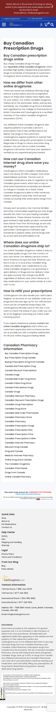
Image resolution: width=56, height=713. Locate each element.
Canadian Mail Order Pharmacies (22, 412)
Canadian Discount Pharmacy (20, 395)
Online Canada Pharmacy (18, 476)
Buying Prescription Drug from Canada (24, 361)
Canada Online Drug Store (18, 383)
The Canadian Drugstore (17, 463)
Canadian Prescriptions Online (20, 438)
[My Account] (42, 25)
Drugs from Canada (15, 472)
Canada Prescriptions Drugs (19, 387)
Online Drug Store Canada (18, 459)
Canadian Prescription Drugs (19, 425)
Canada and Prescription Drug (20, 366)
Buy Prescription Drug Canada (20, 357)
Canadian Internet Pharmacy (20, 442)
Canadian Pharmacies (16, 468)
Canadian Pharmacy (15, 421)
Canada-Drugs (12, 391)
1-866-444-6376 (36, 19)
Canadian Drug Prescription (19, 404)
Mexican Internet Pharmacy (19, 455)
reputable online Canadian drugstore (26, 66)
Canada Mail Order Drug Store (20, 378)
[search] (53, 25)
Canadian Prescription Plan (19, 429)
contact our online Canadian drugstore (26, 325)
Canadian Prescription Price (19, 434)
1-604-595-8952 (27, 598)
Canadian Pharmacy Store (18, 417)
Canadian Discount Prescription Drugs (24, 400)
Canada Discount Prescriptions (20, 370)
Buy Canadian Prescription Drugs (21, 353)
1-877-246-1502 (21, 593)
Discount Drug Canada (16, 446)
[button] (2, 693)
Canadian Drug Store (15, 408)
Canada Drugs (12, 374)
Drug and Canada (14, 451)
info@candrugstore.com (18, 614)
